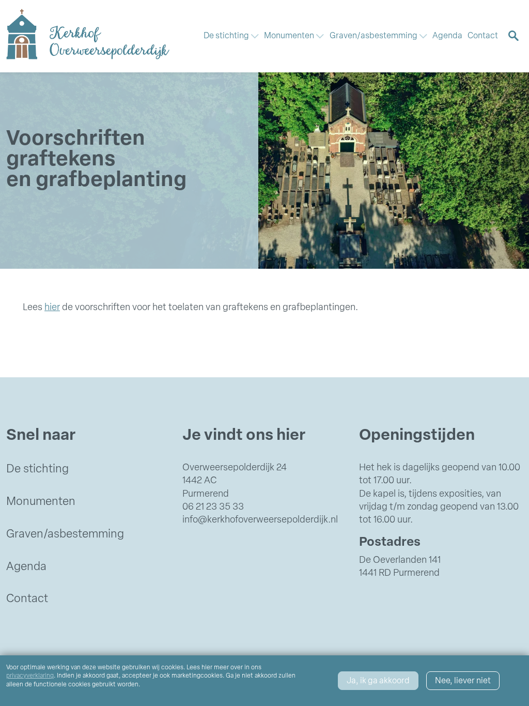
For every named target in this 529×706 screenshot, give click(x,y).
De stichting (37, 469)
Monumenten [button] (290, 36)
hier (52, 308)
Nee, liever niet (463, 681)
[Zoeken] (513, 35)
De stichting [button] (227, 36)
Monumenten (40, 502)
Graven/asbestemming (65, 535)
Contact (483, 36)
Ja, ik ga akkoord (378, 681)
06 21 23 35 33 (213, 507)
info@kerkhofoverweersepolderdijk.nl (260, 520)
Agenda (447, 36)
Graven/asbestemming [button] (374, 36)
